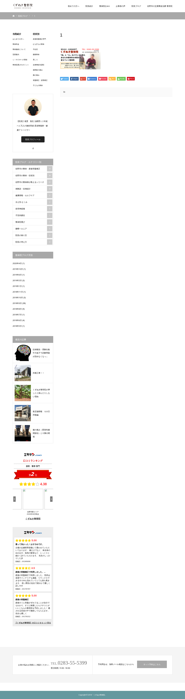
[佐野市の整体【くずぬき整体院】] (23, 6)
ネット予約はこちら (151, 664)
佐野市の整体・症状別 (33, 175)
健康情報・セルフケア (32, 195)
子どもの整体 (38, 85)
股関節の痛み (38, 70)
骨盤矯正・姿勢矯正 (40, 80)
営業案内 (16, 54)
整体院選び (32, 222)
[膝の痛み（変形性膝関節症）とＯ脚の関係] (23, 433)
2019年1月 (17, 286)
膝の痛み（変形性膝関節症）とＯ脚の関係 (41, 433)
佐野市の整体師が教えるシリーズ (33, 182)
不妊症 (35, 49)
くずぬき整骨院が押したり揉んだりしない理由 (41, 393)
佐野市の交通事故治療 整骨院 (159, 6)
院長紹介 (89, 6)
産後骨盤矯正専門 (39, 39)
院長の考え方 (32, 242)
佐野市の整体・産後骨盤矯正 (33, 168)
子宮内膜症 (32, 215)
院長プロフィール (32, 139)
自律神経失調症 (38, 65)
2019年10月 (18, 269)
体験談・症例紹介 (33, 188)
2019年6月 (17, 274)
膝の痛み (36, 75)
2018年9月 (17, 303)
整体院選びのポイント (21, 65)
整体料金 (16, 44)
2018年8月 (17, 309)
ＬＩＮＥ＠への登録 (20, 59)
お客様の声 (120, 6)
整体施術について (19, 49)
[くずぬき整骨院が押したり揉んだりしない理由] (23, 393)
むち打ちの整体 (38, 44)
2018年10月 (18, 297)
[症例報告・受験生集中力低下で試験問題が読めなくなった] (23, 353)
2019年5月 (17, 280)
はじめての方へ (18, 39)
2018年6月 (17, 320)
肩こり (35, 59)
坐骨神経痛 (32, 208)
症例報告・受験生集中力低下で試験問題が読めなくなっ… (41, 353)
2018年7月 (17, 314)
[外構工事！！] (23, 373)
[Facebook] (33, 147)
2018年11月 (18, 292)
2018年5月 (17, 326)
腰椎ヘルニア (32, 228)
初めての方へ (73, 6)
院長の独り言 (32, 235)
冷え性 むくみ (32, 202)
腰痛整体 (36, 54)
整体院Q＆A (104, 6)
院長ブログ (136, 6)
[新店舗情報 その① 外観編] (23, 413)
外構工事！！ (38, 373)
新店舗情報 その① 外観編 (42, 413)
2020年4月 (17, 263)
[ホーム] (13, 16)
